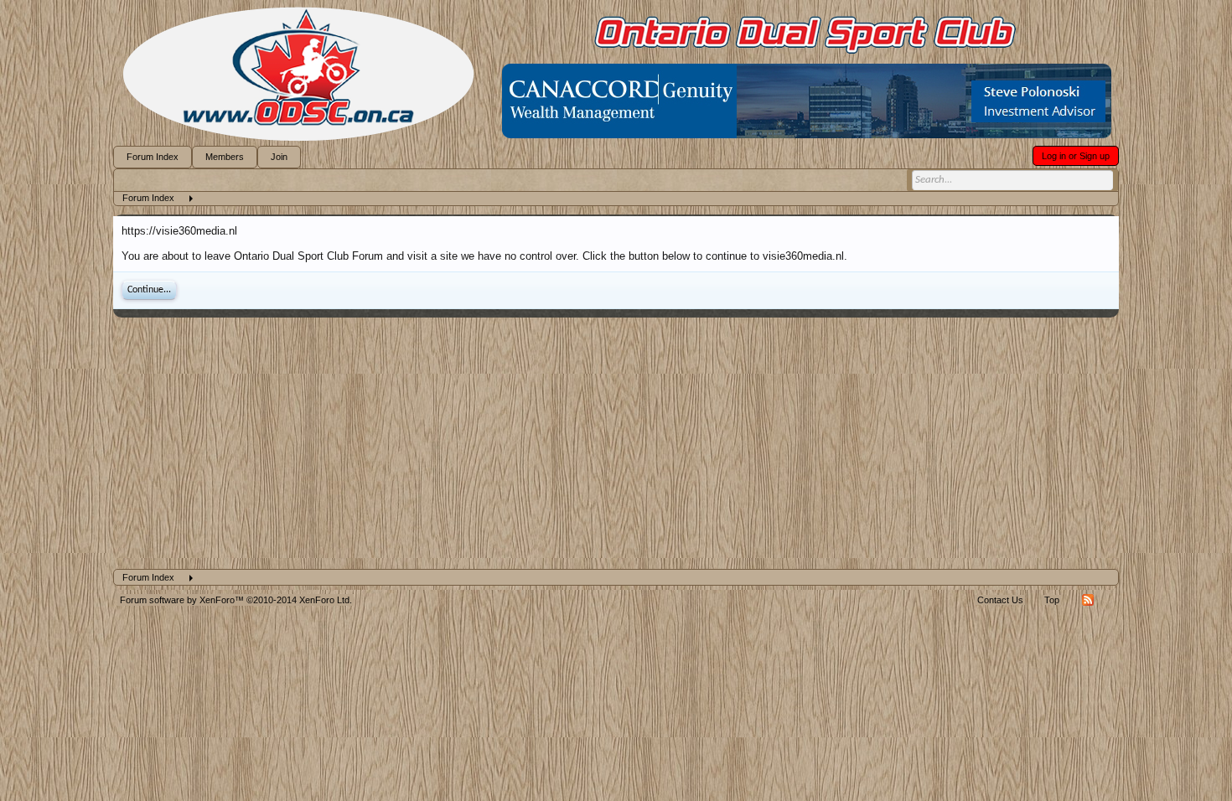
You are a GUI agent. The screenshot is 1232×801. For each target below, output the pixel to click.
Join (279, 157)
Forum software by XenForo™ (236, 600)
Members (224, 157)
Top (1051, 600)
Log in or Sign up (1076, 156)
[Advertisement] (616, 443)
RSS (1088, 600)
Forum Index (153, 157)
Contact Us (1000, 600)
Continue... (149, 290)
